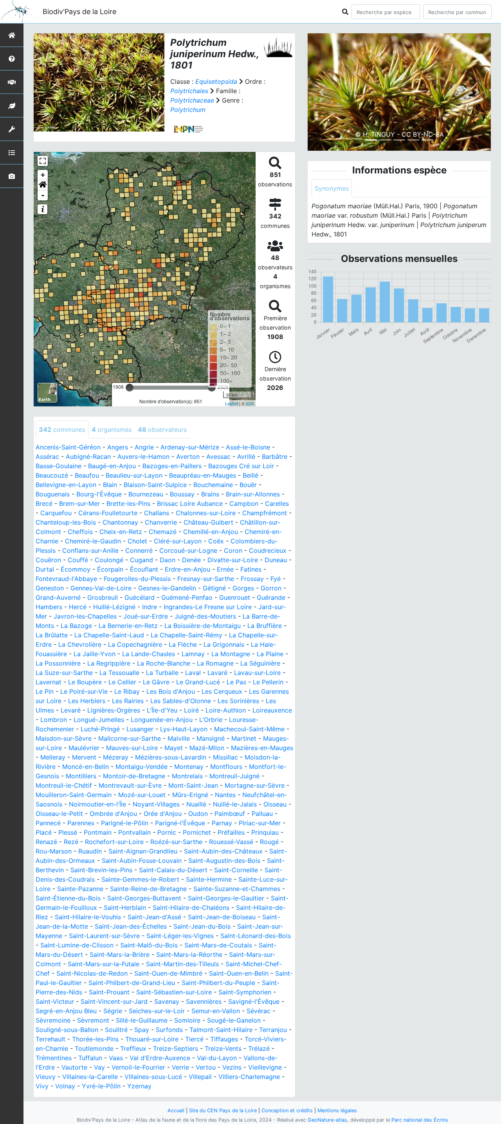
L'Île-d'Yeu (162, 710)
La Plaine (270, 654)
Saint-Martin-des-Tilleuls (182, 964)
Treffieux (133, 1048)
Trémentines (54, 1058)
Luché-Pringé (100, 729)
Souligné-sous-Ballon (67, 1030)
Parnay (222, 823)
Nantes (225, 795)
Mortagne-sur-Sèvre (255, 785)
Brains (210, 494)
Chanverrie (161, 522)
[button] (43, 185)
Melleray (52, 757)
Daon (167, 560)
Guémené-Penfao (187, 597)
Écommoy (75, 569)
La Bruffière (264, 626)
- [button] (43, 195)
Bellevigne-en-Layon (66, 485)
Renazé (46, 842)
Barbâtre (274, 456)
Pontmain (98, 832)
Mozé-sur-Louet (142, 795)
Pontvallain (134, 832)
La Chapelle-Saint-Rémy (186, 635)
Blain (110, 485)
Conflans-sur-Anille (90, 550)
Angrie (144, 447)
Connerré (139, 550)
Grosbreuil (102, 597)
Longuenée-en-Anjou (162, 719)
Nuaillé (196, 804)
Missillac (225, 757)
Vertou (206, 1067)
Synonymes (332, 188)
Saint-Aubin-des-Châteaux (223, 851)
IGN (250, 403)
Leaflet (231, 403)
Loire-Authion (225, 710)
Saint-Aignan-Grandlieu (142, 851)
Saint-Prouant (109, 992)
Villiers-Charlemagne (249, 1077)
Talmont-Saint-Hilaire (220, 1030)
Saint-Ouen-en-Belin (239, 973)
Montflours (226, 766)
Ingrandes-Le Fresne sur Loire (208, 607)
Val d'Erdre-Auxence (160, 1058)
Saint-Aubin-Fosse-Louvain (142, 860)
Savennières (204, 1001)
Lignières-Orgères (113, 710)
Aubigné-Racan (88, 456)
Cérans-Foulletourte (107, 513)
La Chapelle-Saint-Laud (109, 635)
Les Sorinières (238, 701)
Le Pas (236, 682)
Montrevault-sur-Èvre (130, 785)
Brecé (44, 503)
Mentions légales (337, 1110)
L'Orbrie (210, 719)
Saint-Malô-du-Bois (149, 945)
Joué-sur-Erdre (145, 616)
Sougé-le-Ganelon (234, 1020)
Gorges (243, 588)
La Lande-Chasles (148, 654)
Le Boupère (85, 682)
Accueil (176, 1110)
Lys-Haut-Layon (183, 729)
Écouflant (144, 569)
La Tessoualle (119, 673)
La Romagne (215, 663)
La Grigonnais (224, 644)
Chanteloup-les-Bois (66, 522)
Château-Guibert (208, 522)
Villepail (200, 1077)
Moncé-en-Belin (85, 766)
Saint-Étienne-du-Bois (68, 898)
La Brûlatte (52, 635)
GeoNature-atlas (327, 1120)
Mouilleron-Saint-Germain (74, 795)
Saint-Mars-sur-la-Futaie (103, 964)
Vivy (42, 1086)
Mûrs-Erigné (190, 795)
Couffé (78, 560)
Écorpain (110, 569)
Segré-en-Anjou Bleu (66, 1011)
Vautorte (74, 1067)
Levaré (71, 710)
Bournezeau (145, 494)
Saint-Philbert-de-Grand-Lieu (131, 983)
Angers (117, 447)
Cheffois (80, 532)
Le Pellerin (268, 682)
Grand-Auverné (58, 597)
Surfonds (169, 1030)
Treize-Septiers (175, 1048)
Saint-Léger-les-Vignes (180, 936)
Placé (44, 832)
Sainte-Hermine (209, 879)
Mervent (84, 757)
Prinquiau (265, 832)
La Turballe (162, 673)
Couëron (48, 560)
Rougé (269, 842)
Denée (191, 560)
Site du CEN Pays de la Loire (223, 1110)
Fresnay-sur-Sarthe (205, 579)
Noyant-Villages (156, 804)
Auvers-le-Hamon (143, 456)
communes (62, 429)
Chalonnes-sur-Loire (206, 513)
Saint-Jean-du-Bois (202, 926)
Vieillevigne (265, 1067)
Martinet (243, 738)
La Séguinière (260, 663)
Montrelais (187, 776)
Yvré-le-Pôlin (101, 1086)
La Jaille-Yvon (94, 654)
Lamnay (193, 654)
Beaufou (87, 475)
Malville (179, 738)
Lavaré (217, 673)
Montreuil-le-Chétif (64, 785)
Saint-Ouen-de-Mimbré (168, 973)
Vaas (116, 1058)
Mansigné (210, 738)
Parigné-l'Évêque (180, 823)
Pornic (166, 832)
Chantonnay (120, 522)
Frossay (252, 579)
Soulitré (116, 1030)
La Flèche (183, 644)
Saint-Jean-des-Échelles (131, 926)
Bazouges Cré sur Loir (241, 466)
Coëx (216, 541)
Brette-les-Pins (128, 503)
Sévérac (258, 1011)
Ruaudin (90, 851)
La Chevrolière (79, 644)
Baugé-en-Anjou (112, 466)
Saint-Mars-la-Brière (120, 954)
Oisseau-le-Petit (59, 813)
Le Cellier (122, 682)
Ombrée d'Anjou (113, 813)
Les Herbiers (86, 701)
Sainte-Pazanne (80, 889)
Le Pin (45, 691)
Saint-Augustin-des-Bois (224, 860)
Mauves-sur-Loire (132, 748)
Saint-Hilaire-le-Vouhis (88, 917)
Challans (156, 513)
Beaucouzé (52, 475)
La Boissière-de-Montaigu (202, 626)
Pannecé (48, 823)
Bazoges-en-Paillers (172, 466)
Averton (188, 456)
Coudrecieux (268, 550)
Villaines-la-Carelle (90, 1077)
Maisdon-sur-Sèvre (64, 738)
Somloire (187, 1020)
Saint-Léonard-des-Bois (255, 936)
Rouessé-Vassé (231, 842)
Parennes (80, 823)
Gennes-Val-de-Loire (101, 588)
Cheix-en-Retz (120, 532)
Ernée (225, 569)
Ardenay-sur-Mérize (189, 447)
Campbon (243, 503)
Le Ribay (127, 691)
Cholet (137, 541)
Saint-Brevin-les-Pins (101, 870)
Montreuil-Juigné (234, 776)
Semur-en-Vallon (215, 1011)
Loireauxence (272, 710)
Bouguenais (53, 494)
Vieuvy (46, 1077)
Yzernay (139, 1086)
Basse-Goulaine (58, 466)
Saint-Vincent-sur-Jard (114, 1001)
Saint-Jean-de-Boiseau (222, 917)
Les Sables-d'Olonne (180, 701)
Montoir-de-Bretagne (134, 776)
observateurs (162, 429)
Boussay (182, 494)
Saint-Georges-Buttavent (144, 898)
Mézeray (115, 757)
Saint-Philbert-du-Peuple (218, 983)
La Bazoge (76, 626)
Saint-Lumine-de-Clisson (77, 945)
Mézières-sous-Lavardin (170, 757)
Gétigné (214, 588)
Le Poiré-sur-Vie (84, 691)
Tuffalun (90, 1058)
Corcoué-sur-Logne (188, 550)
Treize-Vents (223, 1048)
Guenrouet (234, 597)
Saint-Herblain (125, 907)
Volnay (65, 1086)
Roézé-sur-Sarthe (176, 842)
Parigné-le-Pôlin (124, 823)
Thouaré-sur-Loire (151, 1039)
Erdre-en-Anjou (187, 569)
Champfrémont (264, 513)
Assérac (47, 456)
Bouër (248, 485)
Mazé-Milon (206, 748)
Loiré (191, 710)
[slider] (129, 388)
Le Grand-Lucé (198, 682)
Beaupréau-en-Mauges (202, 475)
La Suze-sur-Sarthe (64, 673)
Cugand (141, 560)
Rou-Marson (54, 851)
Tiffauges (224, 1039)
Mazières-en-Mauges (262, 748)
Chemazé (163, 532)
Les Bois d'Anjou (170, 691)
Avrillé (246, 456)
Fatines (250, 569)
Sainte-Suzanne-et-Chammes (236, 889)
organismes (112, 429)
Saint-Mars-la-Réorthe (189, 954)
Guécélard (139, 597)
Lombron (53, 719)
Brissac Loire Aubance (190, 503)
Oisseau (275, 804)
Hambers (49, 607)
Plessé (67, 832)
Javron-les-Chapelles (85, 616)
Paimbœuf (229, 813)
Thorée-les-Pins (95, 1039)
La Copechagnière (135, 644)
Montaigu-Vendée (141, 766)
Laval (193, 673)
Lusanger (139, 729)
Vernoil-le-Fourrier (138, 1067)
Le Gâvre (156, 682)
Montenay (189, 766)
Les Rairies (128, 701)
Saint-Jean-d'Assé (154, 917)
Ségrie (112, 1011)
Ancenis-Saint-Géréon (68, 447)
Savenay (166, 1001)
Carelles (277, 503)
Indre (149, 607)
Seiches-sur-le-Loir (157, 1011)
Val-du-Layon (217, 1058)
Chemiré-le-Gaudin (93, 541)
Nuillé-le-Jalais (235, 804)
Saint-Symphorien (244, 992)
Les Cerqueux (222, 691)
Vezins (231, 1067)
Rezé (71, 842)
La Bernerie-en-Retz (128, 626)
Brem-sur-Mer (79, 503)
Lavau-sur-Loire (257, 673)
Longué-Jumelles (99, 719)
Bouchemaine (213, 485)
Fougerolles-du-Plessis (137, 579)
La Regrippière (108, 663)
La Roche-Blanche (163, 663)
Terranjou (273, 1030)
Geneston (50, 588)
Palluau (262, 813)
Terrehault (50, 1039)
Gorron (271, 588)
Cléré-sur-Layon (178, 541)
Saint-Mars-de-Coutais (218, 945)
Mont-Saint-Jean (193, 785)
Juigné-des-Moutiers (205, 616)
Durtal (45, 569)
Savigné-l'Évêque (253, 1001)
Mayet (173, 748)
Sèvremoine (53, 1020)
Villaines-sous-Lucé (153, 1077)
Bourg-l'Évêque (99, 494)
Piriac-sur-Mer (260, 823)
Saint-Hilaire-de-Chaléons (191, 907)
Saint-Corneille (236, 870)
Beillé (250, 475)
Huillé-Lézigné (114, 607)
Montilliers (81, 776)
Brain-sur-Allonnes (253, 494)
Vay (99, 1067)
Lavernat (48, 682)
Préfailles (231, 832)
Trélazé (259, 1048)
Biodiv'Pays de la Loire (79, 11)
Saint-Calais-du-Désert (173, 870)
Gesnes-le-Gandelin (167, 588)
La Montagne (230, 654)
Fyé (275, 579)
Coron (233, 550)
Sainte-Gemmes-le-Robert (140, 879)
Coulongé (109, 560)
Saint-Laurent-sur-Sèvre (104, 936)
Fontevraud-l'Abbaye (66, 579)
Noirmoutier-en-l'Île (97, 804)
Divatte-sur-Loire (232, 560)
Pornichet (197, 832)
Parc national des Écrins (419, 1120)
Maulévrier (83, 748)
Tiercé (194, 1039)
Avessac (218, 456)
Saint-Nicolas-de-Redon (92, 973)
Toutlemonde (94, 1048)
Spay (141, 1030)
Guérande (271, 597)
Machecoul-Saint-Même (249, 729)
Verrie (180, 1067)
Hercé (78, 607)
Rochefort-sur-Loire (114, 842)
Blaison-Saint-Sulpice (155, 485)
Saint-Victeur (55, 1001)
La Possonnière (58, 663)
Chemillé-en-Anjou (210, 532)
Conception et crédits (287, 1110)
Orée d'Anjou (163, 813)
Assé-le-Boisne (248, 447)
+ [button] (43, 175)
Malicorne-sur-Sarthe (129, 738)
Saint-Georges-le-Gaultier (226, 898)
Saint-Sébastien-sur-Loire (174, 992)
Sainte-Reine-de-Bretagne (148, 889)
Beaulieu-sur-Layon (134, 475)
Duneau (276, 560)
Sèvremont (93, 1020)
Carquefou (56, 513)
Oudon (198, 813)
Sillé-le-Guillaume (142, 1020)
